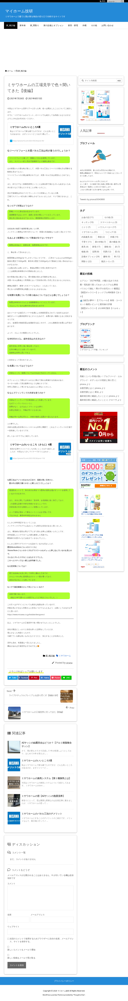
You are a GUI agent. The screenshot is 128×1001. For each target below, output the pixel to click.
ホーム (10, 71)
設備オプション (91, 256)
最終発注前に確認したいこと (93, 396)
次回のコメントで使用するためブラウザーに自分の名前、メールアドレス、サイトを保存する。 (42, 940)
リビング (110, 232)
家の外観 (100, 241)
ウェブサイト (13, 926)
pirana (69, 662)
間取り (87, 261)
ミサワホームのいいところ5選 (37, 760)
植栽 (85, 251)
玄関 (95, 251)
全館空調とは (86, 388)
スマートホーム (108, 222)
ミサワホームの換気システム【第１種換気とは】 (46, 778)
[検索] (122, 1)
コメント (11, 883)
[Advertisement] (64, 47)
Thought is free (79, 995)
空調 (107, 251)
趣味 (106, 256)
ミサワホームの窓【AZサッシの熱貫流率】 (43, 795)
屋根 (107, 246)
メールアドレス (38, 914)
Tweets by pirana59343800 (92, 199)
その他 (108, 217)
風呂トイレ (107, 261)
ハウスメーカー (107, 227)
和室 (101, 237)
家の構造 (114, 241)
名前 (9, 914)
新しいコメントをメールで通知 (21, 949)
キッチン (88, 222)
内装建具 (87, 237)
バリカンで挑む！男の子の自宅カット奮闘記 (100, 288)
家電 (96, 246)
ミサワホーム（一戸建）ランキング (94, 349)
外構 (114, 237)
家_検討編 (22, 71)
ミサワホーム (65, 655)
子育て (87, 241)
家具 (85, 246)
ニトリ (86, 227)
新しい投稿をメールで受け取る (21, 957)
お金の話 (88, 217)
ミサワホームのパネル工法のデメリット (42, 813)
